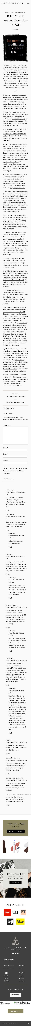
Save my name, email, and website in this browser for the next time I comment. (15, 471)
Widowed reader (11, 758)
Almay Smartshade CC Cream (15, 207)
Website (5, 460)
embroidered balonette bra (12, 278)
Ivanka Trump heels (18, 119)
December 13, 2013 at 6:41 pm (16, 742)
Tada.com (7, 174)
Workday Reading (20, 12)
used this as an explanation (12, 243)
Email (5, 454)
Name (5, 448)
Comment (7, 425)
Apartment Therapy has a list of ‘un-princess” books (14, 134)
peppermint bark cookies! (12, 366)
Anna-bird (9, 605)
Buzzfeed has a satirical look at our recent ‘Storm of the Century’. (14, 301)
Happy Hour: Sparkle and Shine (15, 402)
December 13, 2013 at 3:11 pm (16, 607)
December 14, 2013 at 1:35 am (16, 760)
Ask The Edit (9, 12)
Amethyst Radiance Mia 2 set (15, 340)
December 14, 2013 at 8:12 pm (16, 780)
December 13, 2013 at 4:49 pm (16, 660)
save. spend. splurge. (12, 778)
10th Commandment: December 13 (16, 396)
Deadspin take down (10, 369)
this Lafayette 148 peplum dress (14, 168)
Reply (7, 510)
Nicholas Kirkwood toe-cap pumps (14, 114)
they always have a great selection (14, 153)
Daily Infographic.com (17, 188)
